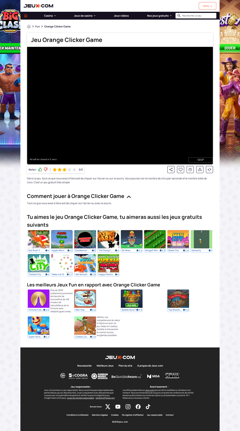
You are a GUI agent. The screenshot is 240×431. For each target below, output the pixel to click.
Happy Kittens (106, 274)
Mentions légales (100, 415)
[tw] (107, 406)
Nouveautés (84, 365)
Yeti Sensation (82, 274)
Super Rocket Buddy (36, 336)
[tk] (148, 406)
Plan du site (125, 365)
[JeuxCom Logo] (38, 5)
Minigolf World (152, 250)
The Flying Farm (106, 250)
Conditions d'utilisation (78, 415)
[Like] (40, 170)
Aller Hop (79, 309)
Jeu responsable (154, 415)
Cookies (115, 415)
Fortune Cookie (36, 309)
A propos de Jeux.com (150, 365)
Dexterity (196, 250)
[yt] (117, 407)
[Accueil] (26, 16)
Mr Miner (126, 250)
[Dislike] (46, 170)
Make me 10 (58, 274)
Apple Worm (58, 250)
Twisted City (35, 274)
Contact (170, 415)
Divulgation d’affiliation (133, 415)
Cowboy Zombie (82, 336)
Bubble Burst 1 (129, 309)
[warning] (200, 169)
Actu (206, 6)
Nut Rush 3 (34, 250)
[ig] (128, 406)
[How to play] (190, 170)
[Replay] (209, 170)
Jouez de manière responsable (80, 398)
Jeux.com (149, 390)
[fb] (138, 406)
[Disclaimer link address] (78, 376)
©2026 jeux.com (120, 422)
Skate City (173, 250)
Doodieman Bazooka (82, 250)
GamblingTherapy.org (105, 398)
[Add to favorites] (181, 170)
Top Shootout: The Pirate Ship (175, 309)
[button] (55, 16)
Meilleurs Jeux (105, 365)
